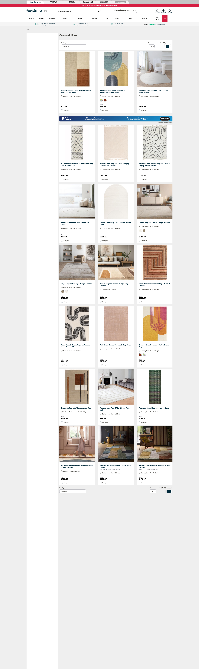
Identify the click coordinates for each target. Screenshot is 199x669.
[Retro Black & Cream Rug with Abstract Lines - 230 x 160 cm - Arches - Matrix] (77, 341)
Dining (94, 18)
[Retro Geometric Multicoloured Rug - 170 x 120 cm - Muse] (116, 87)
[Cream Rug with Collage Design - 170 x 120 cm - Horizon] (154, 219)
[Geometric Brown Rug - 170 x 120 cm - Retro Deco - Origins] (154, 462)
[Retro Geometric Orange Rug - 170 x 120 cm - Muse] (154, 341)
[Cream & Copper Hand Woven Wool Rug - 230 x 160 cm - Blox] (77, 87)
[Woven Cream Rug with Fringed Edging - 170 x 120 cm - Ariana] (116, 160)
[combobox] (79, 11)
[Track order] (157, 10)
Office (117, 18)
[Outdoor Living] (120, 2)
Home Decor (157, 18)
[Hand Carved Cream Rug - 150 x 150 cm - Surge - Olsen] (154, 87)
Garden (41, 18)
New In (31, 18)
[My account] (163, 10)
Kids (107, 18)
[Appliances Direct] (53, 2)
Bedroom (52, 18)
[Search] (99, 11)
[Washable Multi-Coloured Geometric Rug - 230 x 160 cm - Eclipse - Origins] (77, 462)
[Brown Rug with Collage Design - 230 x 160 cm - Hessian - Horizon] (116, 280)
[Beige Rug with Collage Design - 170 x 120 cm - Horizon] (77, 280)
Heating (144, 18)
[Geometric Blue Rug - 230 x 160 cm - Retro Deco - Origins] (116, 462)
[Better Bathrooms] (104, 2)
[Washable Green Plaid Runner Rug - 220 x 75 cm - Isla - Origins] (154, 404)
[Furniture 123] (35, 2)
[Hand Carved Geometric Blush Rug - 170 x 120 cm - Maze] (116, 341)
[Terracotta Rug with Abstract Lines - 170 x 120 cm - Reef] (77, 404)
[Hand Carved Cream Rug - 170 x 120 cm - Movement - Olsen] (77, 219)
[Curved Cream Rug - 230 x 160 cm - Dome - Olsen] (116, 219)
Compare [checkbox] (66, 110)
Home (28, 30)
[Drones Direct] (87, 2)
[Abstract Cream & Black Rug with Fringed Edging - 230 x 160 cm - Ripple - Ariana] (154, 160)
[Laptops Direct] (71, 2)
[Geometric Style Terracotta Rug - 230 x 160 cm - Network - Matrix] (154, 280)
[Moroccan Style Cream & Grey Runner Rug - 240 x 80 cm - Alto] (77, 160)
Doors (130, 18)
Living (80, 18)
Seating (64, 18)
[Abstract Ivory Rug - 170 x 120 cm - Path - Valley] (116, 404)
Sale (164, 18)
